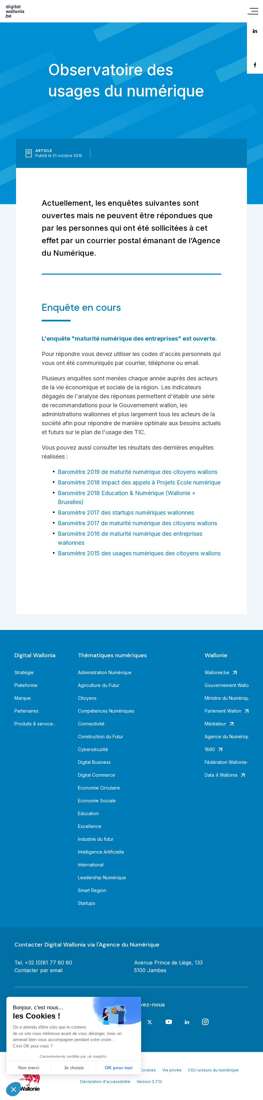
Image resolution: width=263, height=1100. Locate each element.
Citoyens (87, 698)
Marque (22, 698)
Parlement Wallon (223, 711)
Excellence (89, 826)
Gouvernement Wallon (227, 685)
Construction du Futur (100, 736)
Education (88, 813)
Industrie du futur (96, 839)
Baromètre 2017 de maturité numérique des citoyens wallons (137, 523)
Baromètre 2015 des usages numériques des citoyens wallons (139, 553)
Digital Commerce (96, 775)
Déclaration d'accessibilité (105, 1081)
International (91, 864)
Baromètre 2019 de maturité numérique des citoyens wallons (137, 471)
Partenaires (26, 711)
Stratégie (24, 672)
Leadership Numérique (102, 877)
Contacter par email (38, 970)
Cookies (148, 1070)
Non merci (28, 1067)
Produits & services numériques (36, 723)
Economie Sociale (97, 800)
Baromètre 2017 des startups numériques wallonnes (126, 512)
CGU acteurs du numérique (213, 1070)
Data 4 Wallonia (221, 775)
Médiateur (215, 723)
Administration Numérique (105, 672)
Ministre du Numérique (227, 698)
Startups (86, 903)
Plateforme (26, 685)
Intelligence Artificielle (101, 852)
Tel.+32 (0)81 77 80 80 (43, 962)
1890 (210, 749)
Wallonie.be (217, 672)
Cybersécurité (93, 749)
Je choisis (74, 1067)
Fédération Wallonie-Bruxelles (227, 762)
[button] (13, 1089)
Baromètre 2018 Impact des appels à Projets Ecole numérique (139, 482)
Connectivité (91, 723)
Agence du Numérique (227, 736)
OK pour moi (118, 1067)
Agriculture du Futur (98, 685)
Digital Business (94, 762)
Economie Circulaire (99, 787)
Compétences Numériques (106, 711)
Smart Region (92, 890)
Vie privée (172, 1070)
